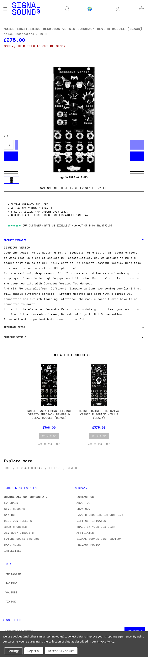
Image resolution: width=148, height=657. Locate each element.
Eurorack (11, 503)
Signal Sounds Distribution (99, 539)
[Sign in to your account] (118, 8)
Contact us (85, 497)
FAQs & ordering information (100, 515)
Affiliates (85, 533)
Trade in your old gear (96, 527)
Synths (9, 515)
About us (83, 503)
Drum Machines (15, 527)
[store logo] (26, 8)
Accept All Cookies (61, 651)
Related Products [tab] (71, 355)
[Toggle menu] (5, 8)
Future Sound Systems (21, 539)
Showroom (83, 509)
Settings (13, 651)
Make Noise (13, 545)
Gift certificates (91, 521)
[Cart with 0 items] (141, 8)
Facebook (12, 583)
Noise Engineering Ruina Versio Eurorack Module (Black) (99, 414)
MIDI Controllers (18, 521)
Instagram (13, 574)
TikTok (10, 601)
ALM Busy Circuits (19, 533)
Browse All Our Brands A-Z (26, 497)
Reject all (33, 651)
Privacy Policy (89, 545)
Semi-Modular (14, 509)
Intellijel (13, 551)
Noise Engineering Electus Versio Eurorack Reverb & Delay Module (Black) (49, 414)
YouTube (11, 592)
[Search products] (67, 9)
